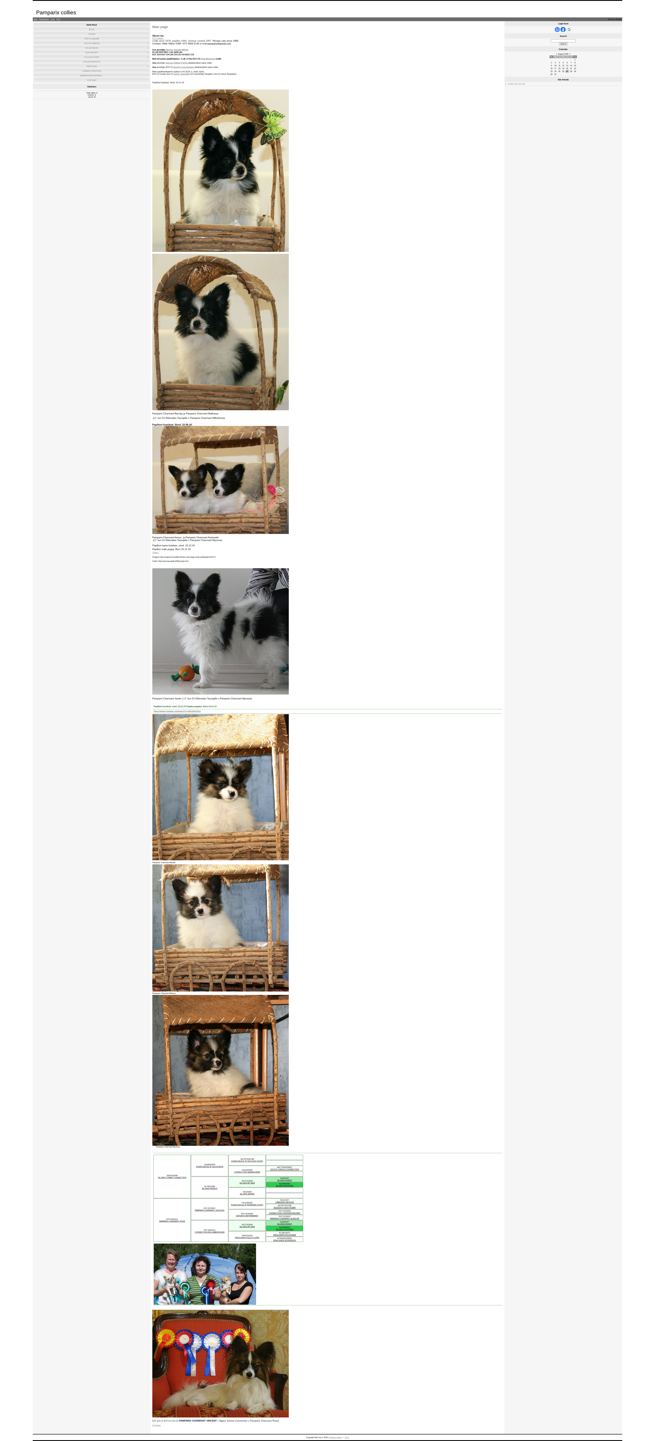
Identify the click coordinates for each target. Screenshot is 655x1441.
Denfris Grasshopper (184, 67)
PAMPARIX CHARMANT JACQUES (209, 1210)
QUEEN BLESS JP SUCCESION (209, 1167)
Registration (44, 19)
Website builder (335, 1437)
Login (52, 19)
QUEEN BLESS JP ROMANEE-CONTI (247, 1205)
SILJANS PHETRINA (284, 1186)
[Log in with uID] (557, 29)
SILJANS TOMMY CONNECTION (172, 1177)
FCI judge (157, 38)
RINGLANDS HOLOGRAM (284, 1235)
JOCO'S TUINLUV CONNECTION (284, 1169)
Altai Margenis (208, 59)
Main (36, 19)
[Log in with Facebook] (563, 29)
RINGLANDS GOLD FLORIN (247, 1238)
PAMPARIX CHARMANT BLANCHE (284, 1218)
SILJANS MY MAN (247, 1183)
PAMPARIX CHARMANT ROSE (172, 1221)
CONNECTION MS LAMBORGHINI (209, 1232)
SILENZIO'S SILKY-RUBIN (285, 1208)
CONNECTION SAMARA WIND (247, 1172)
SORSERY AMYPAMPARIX (247, 1216)
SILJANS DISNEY (284, 1180)
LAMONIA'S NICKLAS (284, 1202)
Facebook (156, 1425)
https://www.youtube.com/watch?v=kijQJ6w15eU (177, 711)
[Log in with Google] (569, 29)
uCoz (347, 1437)
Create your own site (516, 84)
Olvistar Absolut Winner (177, 50)
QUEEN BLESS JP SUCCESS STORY (247, 1161)
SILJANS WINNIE (247, 1194)
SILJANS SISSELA (209, 1188)
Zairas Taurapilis (182, 74)
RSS (58, 19)
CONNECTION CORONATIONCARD (284, 1213)
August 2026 (563, 54)
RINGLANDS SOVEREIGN (284, 1240)
